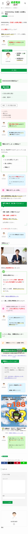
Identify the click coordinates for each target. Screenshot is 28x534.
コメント (5, 478)
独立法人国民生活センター (12, 296)
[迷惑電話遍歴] (14, 3)
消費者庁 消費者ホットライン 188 (16, 432)
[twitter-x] (14, 524)
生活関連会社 (5, 16)
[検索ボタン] (25, 3)
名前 (3, 495)
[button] (4, 463)
